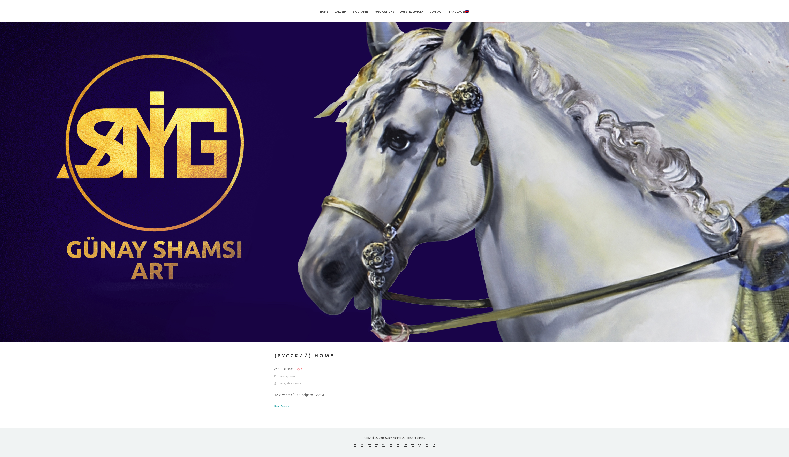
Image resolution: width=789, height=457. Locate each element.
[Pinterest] (362, 445)
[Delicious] (412, 445)
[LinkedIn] (405, 445)
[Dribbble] (383, 445)
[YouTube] (369, 445)
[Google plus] (434, 445)
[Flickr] (355, 445)
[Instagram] (376, 445)
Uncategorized (287, 376)
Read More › (281, 406)
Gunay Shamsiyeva (290, 383)
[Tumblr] (427, 445)
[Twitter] (398, 445)
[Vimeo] (419, 445)
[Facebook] (391, 445)
